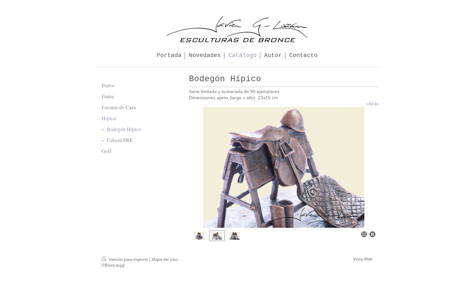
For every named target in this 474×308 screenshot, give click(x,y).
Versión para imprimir (128, 259)
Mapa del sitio (165, 259)
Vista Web (362, 259)
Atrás (373, 103)
